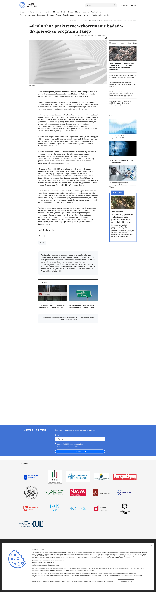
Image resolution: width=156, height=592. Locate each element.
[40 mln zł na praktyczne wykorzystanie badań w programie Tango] (122, 176)
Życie (63, 12)
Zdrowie (56, 12)
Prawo (58, 15)
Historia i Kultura (34, 12)
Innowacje (41, 15)
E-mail (57, 435)
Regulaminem (84, 318)
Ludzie (106, 15)
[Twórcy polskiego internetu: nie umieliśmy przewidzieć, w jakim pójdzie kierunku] (122, 84)
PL (132, 5)
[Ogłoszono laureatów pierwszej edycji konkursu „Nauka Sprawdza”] (83, 297)
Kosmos (23, 12)
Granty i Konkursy (83, 15)
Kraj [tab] (129, 43)
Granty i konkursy (46, 303)
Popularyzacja (68, 15)
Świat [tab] (134, 43)
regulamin (66, 443)
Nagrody (50, 15)
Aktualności (83, 20)
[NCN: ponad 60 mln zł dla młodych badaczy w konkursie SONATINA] (52, 297)
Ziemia (70, 12)
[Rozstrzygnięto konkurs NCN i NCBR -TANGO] (122, 152)
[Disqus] (68, 350)
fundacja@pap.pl (84, 575)
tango (42, 243)
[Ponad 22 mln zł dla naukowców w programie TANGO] (122, 129)
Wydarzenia (97, 15)
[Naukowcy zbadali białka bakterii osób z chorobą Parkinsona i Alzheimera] (122, 76)
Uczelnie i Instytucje (27, 15)
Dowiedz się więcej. (108, 581)
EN (135, 5)
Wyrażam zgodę (126, 581)
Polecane (117, 192)
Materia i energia (82, 12)
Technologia (96, 12)
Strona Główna (74, 20)
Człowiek (47, 12)
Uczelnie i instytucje (118, 158)
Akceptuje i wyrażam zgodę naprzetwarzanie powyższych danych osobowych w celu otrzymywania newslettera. (79, 443)
